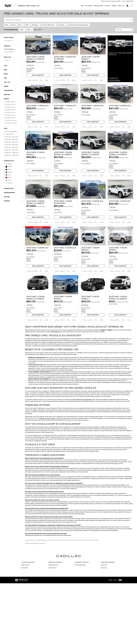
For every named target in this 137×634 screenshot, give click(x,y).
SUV (20, 25)
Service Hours (52, 568)
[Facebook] (119, 580)
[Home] (8, 6)
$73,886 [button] (35, 206)
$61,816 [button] (90, 252)
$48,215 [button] (90, 301)
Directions (104, 568)
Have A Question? (38, 75)
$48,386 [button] (118, 204)
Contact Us (104, 565)
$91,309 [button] (63, 157)
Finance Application (80, 565)
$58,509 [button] (36, 108)
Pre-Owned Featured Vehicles (81, 399)
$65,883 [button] (36, 157)
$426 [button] (119, 301)
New (82, 5)
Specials (107, 5)
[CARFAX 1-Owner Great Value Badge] (29, 71)
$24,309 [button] (90, 204)
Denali (13, 25)
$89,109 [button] (90, 62)
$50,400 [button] (36, 250)
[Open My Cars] (127, 5)
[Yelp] (121, 580)
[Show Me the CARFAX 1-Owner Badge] (84, 71)
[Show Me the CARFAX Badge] (112, 118)
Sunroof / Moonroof (48, 25)
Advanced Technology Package (78, 25)
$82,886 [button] (91, 157)
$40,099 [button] (118, 108)
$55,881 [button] (35, 62)
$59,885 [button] (91, 108)
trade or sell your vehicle (47, 418)
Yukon (21, 29)
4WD (27, 25)
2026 (7, 25)
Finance (114, 5)
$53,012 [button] (63, 301)
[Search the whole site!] (132, 5)
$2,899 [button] (62, 250)
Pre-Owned (88, 5)
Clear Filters (38, 29)
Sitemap (110, 580)
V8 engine (35, 25)
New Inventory (26, 565)
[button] (37, 65)
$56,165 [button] (118, 252)
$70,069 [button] (118, 157)
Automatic (62, 25)
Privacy (115, 580)
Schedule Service (53, 565)
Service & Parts (98, 5)
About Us (121, 5)
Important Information (114, 80)
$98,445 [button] (63, 62)
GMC (29, 29)
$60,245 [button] (63, 206)
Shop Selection (114, 79)
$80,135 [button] (35, 301)
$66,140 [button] (63, 108)
